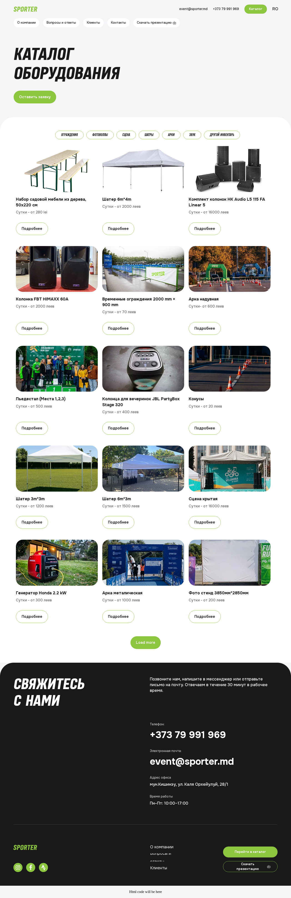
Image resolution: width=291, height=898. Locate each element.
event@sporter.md (192, 761)
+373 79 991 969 (188, 735)
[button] (35, 97)
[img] (25, 847)
